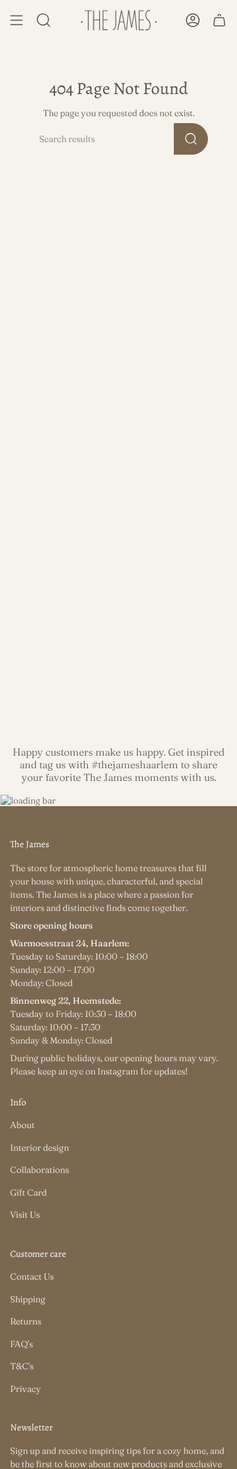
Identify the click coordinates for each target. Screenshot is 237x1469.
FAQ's (21, 1344)
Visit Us (25, 1214)
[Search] (191, 139)
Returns (25, 1321)
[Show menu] (16, 20)
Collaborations (39, 1169)
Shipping (28, 1299)
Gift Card (28, 1192)
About (22, 1125)
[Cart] (219, 20)
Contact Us (32, 1276)
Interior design (39, 1147)
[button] (43, 20)
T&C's (21, 1366)
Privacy (25, 1389)
